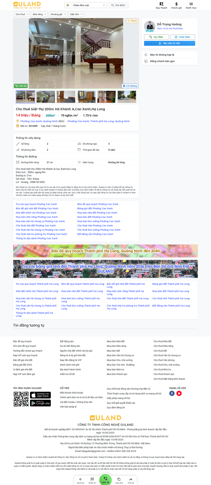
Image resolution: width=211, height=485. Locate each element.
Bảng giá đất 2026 (22, 364)
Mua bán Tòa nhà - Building (121, 364)
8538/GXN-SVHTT (112, 436)
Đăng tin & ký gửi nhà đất (73, 355)
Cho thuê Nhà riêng (163, 346)
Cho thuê (20, 14)
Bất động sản (67, 341)
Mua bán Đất (113, 350)
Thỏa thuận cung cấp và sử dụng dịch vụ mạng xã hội (134, 393)
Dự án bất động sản (70, 346)
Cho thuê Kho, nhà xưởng (167, 364)
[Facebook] (172, 393)
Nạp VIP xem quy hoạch (25, 355)
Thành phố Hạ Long (102, 121)
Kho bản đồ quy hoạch (24, 346)
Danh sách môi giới (69, 364)
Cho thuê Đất (160, 350)
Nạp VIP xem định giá (24, 374)
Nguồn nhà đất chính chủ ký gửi (76, 350)
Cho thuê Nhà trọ (162, 369)
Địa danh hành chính (70, 369)
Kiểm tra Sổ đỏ (67, 374)
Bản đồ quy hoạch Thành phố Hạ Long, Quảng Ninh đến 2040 (105, 251)
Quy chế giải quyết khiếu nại (121, 403)
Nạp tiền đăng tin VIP (71, 360)
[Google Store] (40, 403)
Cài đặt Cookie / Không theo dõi (76, 402)
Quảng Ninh (50, 121)
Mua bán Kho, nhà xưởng (120, 360)
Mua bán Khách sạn (117, 374)
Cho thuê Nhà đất (163, 341)
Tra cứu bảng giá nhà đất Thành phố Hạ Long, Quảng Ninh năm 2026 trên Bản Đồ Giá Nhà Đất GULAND (105, 269)
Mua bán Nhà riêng (116, 346)
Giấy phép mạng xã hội (118, 398)
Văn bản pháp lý (68, 406)
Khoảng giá (56, 14)
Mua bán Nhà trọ (115, 369)
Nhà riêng (38, 14)
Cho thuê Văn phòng (164, 360)
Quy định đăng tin (116, 407)
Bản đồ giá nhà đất (22, 360)
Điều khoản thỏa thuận (71, 392)
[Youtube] (179, 393)
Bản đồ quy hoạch (22, 341)
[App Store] (40, 395)
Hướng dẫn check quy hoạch (27, 350)
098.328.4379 (129, 451)
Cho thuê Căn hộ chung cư (167, 355)
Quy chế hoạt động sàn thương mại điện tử (128, 388)
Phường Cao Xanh (31, 121)
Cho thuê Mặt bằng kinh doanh (169, 379)
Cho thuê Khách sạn (164, 374)
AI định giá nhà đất (22, 369)
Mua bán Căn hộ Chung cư (120, 355)
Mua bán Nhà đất (116, 341)
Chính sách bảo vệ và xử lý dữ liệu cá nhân (81, 397)
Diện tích (74, 14)
